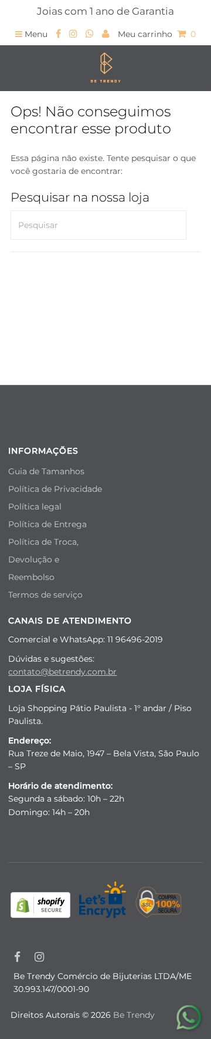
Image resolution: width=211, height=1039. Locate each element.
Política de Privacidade (55, 489)
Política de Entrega (47, 524)
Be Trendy (134, 1015)
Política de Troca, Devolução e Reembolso (43, 559)
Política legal (35, 506)
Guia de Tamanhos (46, 471)
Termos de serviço (45, 594)
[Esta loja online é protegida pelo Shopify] (40, 906)
